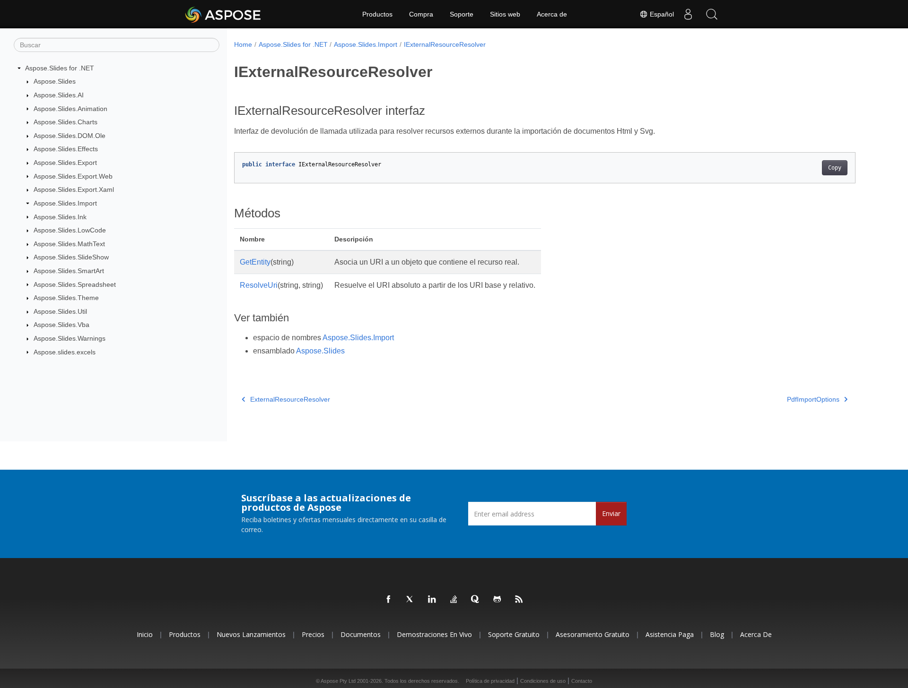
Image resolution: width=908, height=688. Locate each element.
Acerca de (552, 14)
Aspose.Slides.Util (60, 311)
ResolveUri (259, 285)
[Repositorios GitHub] (497, 599)
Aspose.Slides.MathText (69, 244)
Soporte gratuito (514, 634)
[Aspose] (223, 14)
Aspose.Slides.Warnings (69, 338)
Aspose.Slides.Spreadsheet (75, 284)
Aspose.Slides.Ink (60, 217)
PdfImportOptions (813, 399)
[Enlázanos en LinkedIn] (432, 599)
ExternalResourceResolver (290, 399)
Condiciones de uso (543, 681)
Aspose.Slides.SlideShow (71, 257)
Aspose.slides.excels (65, 352)
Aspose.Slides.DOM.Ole (69, 135)
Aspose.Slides (55, 81)
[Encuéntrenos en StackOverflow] (454, 599)
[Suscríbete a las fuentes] (519, 599)
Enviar (611, 513)
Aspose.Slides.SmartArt (69, 271)
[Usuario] (688, 14)
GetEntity (255, 262)
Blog (717, 634)
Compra (421, 14)
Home (243, 44)
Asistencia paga (670, 634)
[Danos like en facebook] (389, 599)
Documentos (360, 634)
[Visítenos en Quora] (476, 599)
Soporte (461, 14)
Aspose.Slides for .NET (59, 68)
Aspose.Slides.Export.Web (73, 176)
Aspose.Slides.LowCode (70, 230)
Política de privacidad (490, 681)
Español (661, 14)
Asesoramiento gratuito (592, 634)
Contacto (581, 681)
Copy (834, 167)
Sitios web (505, 14)
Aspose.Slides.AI (59, 95)
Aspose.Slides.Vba (61, 324)
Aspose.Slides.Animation (70, 108)
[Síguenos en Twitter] (410, 599)
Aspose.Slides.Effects (66, 149)
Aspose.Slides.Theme (66, 297)
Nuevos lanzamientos (251, 634)
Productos (377, 14)
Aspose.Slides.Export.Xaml (74, 189)
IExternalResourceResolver (445, 44)
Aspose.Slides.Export (65, 162)
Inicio (145, 634)
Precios (313, 634)
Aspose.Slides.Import (65, 203)
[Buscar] (712, 14)
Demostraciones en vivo (434, 634)
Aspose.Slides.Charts (65, 122)
